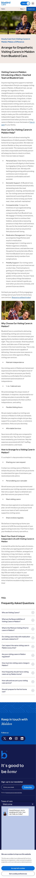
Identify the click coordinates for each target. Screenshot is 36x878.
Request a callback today (21, 297)
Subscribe (28, 787)
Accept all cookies (18, 868)
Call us (24, 3)
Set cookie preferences (18, 874)
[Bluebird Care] (5, 5)
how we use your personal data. (14, 792)
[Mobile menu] (33, 3)
